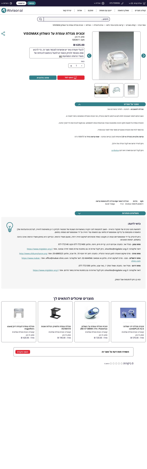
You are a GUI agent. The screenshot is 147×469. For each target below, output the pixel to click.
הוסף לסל (69, 77)
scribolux (115, 150)
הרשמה (21, 3)
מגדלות (88, 25)
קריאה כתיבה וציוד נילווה (114, 25)
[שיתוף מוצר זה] (3, 34)
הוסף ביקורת (22, 352)
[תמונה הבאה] (89, 56)
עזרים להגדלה (98, 25)
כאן (60, 56)
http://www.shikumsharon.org (33, 253)
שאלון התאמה (123, 10)
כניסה (31, 3)
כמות (82, 61)
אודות (79, 10)
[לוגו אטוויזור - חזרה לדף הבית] (12, 10)
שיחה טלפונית (43, 77)
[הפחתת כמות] (81, 66)
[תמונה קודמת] (143, 56)
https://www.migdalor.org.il (39, 249)
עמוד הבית (142, 25)
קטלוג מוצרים (140, 10)
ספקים (90, 10)
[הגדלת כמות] (71, 66)
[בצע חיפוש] (40, 19)
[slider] (116, 363)
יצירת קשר (67, 10)
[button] (137, 3)
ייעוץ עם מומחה (105, 10)
